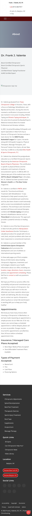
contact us (12, 275)
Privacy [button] (4, 507)
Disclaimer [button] (22, 503)
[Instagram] (4, 485)
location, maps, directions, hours (12, 270)
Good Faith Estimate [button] (14, 507)
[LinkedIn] (19, 485)
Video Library (9, 454)
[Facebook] (9, 485)
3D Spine (8, 442)
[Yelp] (14, 485)
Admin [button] (24, 507)
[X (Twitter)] (24, 485)
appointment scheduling (17, 273)
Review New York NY (11, 470)
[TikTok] (4, 491)
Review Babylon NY (10, 475)
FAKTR (20, 189)
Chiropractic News (11, 450)
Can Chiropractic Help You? (14, 446)
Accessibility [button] (5, 503)
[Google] (14, 491)
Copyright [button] (14, 503)
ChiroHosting (5, 513)
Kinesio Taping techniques (17, 117)
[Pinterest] (9, 491)
